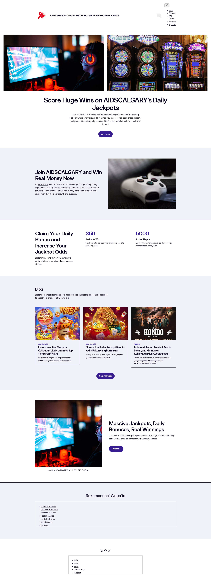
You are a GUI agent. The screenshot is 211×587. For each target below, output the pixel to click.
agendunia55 (43, 344)
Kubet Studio (46, 522)
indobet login (107, 115)
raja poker (125, 435)
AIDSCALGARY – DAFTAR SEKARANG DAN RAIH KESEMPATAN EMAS (84, 15)
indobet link (43, 184)
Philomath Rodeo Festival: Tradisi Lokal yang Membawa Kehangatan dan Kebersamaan (152, 350)
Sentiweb (45, 525)
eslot (76, 560)
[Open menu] (159, 15)
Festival (137, 344)
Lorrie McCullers (48, 519)
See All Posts (105, 376)
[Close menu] (167, 5)
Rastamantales (47, 516)
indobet (77, 573)
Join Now (105, 134)
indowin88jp (79, 569)
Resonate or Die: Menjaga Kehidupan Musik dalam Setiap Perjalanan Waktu (55, 350)
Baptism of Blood (48, 513)
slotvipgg (55, 295)
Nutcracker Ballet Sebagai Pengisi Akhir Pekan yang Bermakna (105, 349)
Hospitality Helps (48, 506)
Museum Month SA (49, 509)
